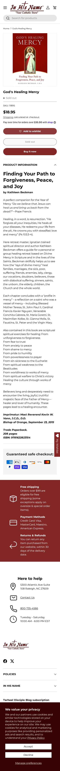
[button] (54, 7)
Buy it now (30, 151)
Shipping (8, 117)
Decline (28, 754)
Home (6, 28)
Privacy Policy (36, 737)
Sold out (30, 141)
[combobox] (30, 18)
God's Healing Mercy (22, 28)
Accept (28, 746)
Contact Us (27, 597)
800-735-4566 (29, 608)
